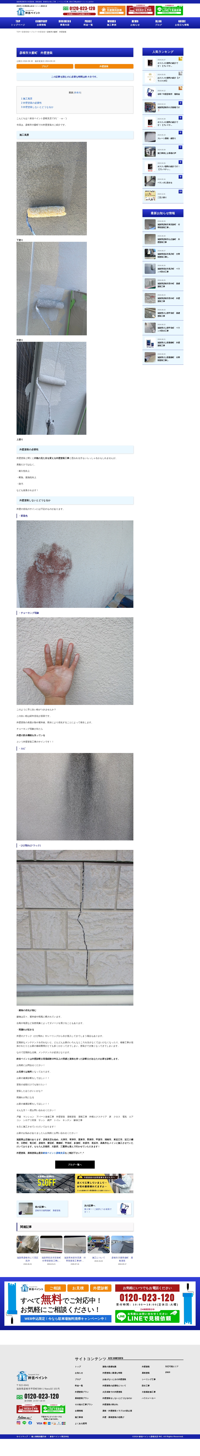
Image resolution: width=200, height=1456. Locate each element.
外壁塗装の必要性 (31, 103)
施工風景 (26, 98)
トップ (78, 1367)
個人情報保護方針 (39, 1437)
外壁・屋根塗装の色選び (113, 1417)
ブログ (158, 22)
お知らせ (135, 22)
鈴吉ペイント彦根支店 (54, 1153)
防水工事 (146, 1386)
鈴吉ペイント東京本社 (59, 1437)
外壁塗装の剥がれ (110, 1404)
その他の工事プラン (84, 1404)
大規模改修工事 (149, 1392)
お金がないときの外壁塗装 (114, 1379)
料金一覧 (88, 22)
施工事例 (111, 22)
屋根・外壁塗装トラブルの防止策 (117, 1411)
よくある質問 (81, 1423)
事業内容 (65, 22)
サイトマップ (22, 1437)
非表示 (77, 93)
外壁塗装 (104, 66)
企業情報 (41, 22)
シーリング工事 (149, 1379)
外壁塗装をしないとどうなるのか (117, 1398)
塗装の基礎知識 (109, 1367)
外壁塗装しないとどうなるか (37, 107)
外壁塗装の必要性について (114, 1386)
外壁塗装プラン (82, 1392)
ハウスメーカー (149, 1398)
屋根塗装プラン (82, 1398)
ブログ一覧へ (75, 1164)
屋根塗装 (146, 1373)
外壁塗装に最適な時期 (112, 1373)
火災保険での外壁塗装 (112, 1392)
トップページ (18, 22)
